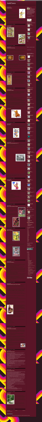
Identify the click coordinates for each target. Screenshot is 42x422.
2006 (28, 259)
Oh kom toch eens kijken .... (11, 262)
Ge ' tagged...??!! (9, 180)
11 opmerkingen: (13, 24)
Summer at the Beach (32, 36)
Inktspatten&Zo (29, 183)
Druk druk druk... (9, 26)
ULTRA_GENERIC (22, 415)
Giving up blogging (29, 97)
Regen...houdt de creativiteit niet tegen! (12, 206)
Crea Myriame (29, 139)
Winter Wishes (31, 115)
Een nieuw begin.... (31, 119)
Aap (30, 59)
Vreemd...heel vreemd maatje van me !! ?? (12, 143)
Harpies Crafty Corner (30, 71)
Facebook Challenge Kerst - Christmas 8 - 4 (32, 55)
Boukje (28, 79)
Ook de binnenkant (31, 67)
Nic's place (29, 199)
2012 (28, 255)
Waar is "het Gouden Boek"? (11, 351)
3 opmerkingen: (13, 326)
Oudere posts (24, 410)
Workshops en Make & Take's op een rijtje (31, 223)
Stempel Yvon (29, 87)
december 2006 (29, 260)
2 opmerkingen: (13, 122)
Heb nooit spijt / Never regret (32, 63)
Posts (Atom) (11, 411)
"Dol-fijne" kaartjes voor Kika (30, 203)
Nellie (28, 240)
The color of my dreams (30, 207)
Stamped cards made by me (32, 107)
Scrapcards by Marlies (30, 67)
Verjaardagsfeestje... (10, 74)
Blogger (29, 415)
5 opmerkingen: (13, 349)
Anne (28, 229)
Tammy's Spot (29, 167)
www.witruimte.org (9, 108)
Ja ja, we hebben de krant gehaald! (32, 196)
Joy (30, 93)
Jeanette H (28, 235)
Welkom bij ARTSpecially (30, 224)
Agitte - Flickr (29, 244)
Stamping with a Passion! (30, 155)
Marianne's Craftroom (30, 97)
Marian (28, 237)
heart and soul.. (31, 135)
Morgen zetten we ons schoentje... (11, 328)
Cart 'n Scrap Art (29, 216)
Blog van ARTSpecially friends (30, 222)
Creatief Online (29, 191)
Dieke (28, 231)
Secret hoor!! (9, 124)
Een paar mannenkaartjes (32, 123)
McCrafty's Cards (29, 151)
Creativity (28, 135)
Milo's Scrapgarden (29, 36)
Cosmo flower (31, 32)
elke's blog (29, 214)
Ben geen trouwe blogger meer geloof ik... (32, 192)
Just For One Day (29, 131)
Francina (28, 233)
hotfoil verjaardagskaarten (31, 24)
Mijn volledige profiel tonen (29, 14)
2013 (28, 254)
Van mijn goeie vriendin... (10, 90)
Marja (28, 238)
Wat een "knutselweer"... (10, 230)
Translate (31, 278)
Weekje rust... (9, 393)
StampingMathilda (29, 83)
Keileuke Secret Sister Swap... (30, 262)
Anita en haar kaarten (30, 195)
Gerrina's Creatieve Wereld (30, 63)
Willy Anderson (29, 143)
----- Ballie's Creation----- (30, 75)
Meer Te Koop (31, 89)
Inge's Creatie (29, 175)
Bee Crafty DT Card (31, 131)
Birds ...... (31, 71)
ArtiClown (11, 3)
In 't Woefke (29, 210)
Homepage (16, 410)
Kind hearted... (31, 28)
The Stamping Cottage (30, 220)
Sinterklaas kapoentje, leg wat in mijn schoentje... (14, 284)
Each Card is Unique (29, 171)
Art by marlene (31, 99)
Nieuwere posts (8, 410)
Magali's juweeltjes (29, 179)
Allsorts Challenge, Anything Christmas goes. (32, 152)
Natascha (28, 239)
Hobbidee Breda (29, 225)
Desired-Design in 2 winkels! (31, 127)
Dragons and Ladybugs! (32, 103)
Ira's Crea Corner (29, 187)
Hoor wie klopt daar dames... (11, 370)
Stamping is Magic (29, 163)
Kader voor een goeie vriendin (32, 140)
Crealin (28, 32)
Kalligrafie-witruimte (29, 245)
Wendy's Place (29, 147)
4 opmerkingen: (13, 368)
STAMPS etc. (29, 159)
